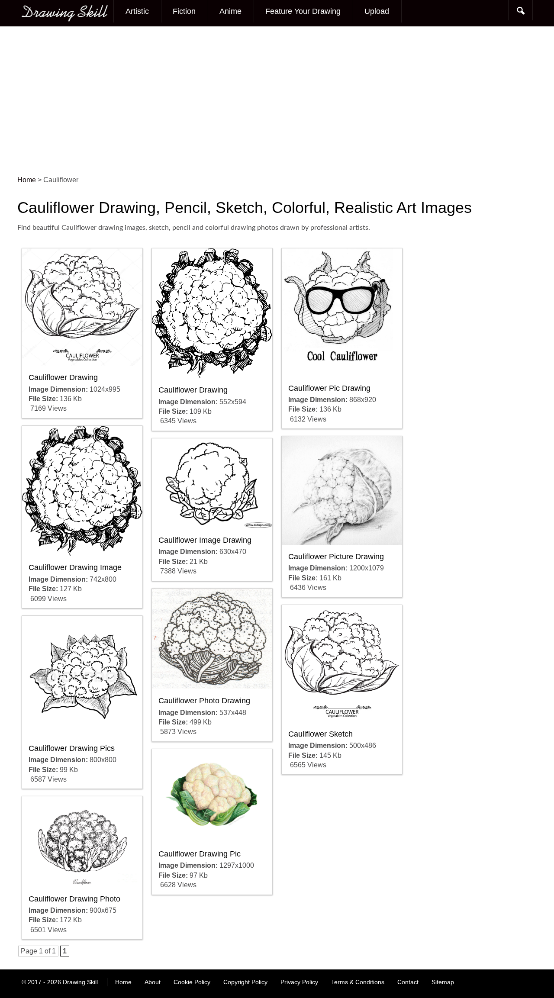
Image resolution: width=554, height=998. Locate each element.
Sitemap (443, 982)
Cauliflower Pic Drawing (329, 388)
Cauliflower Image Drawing (204, 540)
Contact (408, 982)
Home (123, 982)
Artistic (137, 11)
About (153, 982)
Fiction (184, 11)
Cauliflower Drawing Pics (72, 748)
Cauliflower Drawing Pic (199, 854)
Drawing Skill (80, 982)
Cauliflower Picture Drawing (336, 556)
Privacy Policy (299, 982)
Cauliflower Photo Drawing (204, 700)
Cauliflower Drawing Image (75, 567)
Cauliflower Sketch (320, 734)
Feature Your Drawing (303, 11)
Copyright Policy (245, 982)
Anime (230, 11)
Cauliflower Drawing (63, 377)
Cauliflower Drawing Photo (74, 899)
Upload (376, 11)
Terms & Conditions (357, 982)
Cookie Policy (192, 982)
